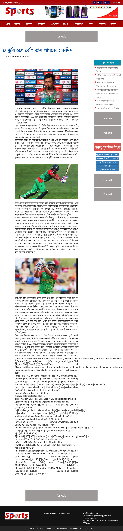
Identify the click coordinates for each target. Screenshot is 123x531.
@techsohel (88, 528)
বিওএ (66, 24)
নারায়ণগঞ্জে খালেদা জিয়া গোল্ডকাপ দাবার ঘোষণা (105, 103)
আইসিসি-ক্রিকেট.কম (108, 162)
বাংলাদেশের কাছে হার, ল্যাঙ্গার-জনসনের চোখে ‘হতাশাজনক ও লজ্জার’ (107, 93)
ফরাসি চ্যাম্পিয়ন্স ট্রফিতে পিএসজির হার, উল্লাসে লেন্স (106, 84)
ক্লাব (91, 24)
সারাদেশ (102, 24)
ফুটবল (17, 24)
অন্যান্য (114, 24)
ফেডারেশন (79, 24)
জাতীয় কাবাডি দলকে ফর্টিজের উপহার (107, 70)
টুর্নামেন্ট (41, 24)
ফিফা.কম (107, 166)
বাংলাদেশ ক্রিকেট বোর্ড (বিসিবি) (107, 158)
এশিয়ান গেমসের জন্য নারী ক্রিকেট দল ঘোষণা (108, 77)
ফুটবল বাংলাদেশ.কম (107, 169)
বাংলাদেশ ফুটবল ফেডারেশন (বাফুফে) (107, 154)
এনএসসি (54, 24)
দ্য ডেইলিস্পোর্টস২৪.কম (90, 513)
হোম (8, 24)
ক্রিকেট (29, 24)
